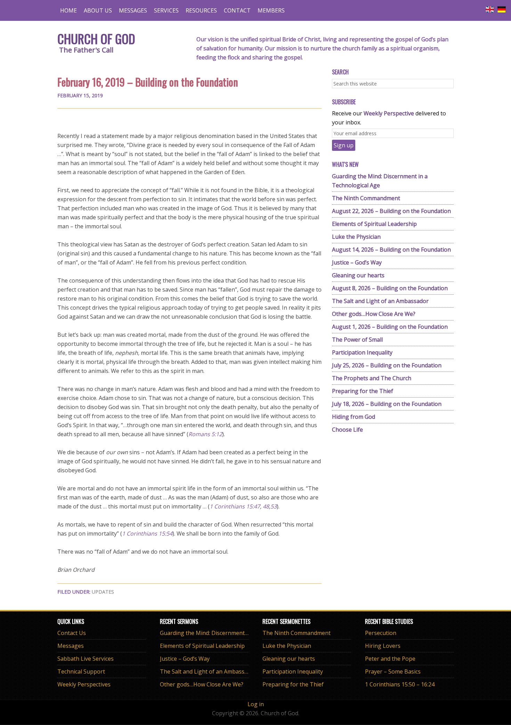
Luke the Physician (356, 237)
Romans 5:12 (205, 434)
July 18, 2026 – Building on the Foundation (386, 404)
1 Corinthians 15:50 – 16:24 (400, 684)
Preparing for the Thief (362, 391)
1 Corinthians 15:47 (235, 506)
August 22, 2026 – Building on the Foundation (391, 211)
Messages (70, 646)
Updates (103, 591)
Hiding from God (353, 417)
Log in (256, 704)
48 (266, 506)
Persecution (380, 633)
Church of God (96, 38)
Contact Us (71, 633)
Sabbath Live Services (85, 658)
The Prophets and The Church (371, 378)
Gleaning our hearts (358, 275)
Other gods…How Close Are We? (373, 314)
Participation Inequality (362, 352)
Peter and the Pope (390, 658)
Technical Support (81, 671)
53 (273, 506)
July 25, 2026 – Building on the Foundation (386, 365)
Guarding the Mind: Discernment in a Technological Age (232, 633)
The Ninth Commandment (366, 198)
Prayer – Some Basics (393, 671)
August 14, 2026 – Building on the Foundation (391, 249)
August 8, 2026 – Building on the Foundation (390, 288)
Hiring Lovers (382, 646)
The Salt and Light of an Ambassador (380, 301)
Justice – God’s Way (357, 262)
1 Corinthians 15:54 (147, 533)
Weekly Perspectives (84, 684)
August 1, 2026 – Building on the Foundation (390, 327)
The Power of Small (357, 339)
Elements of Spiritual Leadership (374, 224)
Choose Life (347, 429)
